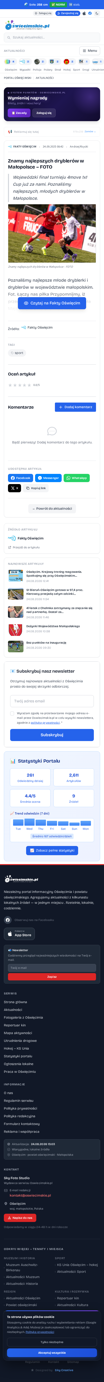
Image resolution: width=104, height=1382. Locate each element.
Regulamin (32, 1362)
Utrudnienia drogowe (20, 1041)
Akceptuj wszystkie (52, 1352)
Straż (58, 69)
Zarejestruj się (69, 13)
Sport (76, 69)
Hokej (67, 69)
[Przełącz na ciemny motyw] (97, 13)
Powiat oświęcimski (20, 1305)
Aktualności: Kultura (71, 1305)
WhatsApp (79, 478)
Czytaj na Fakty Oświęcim (55, 303)
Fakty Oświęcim (24, 147)
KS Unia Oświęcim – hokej (76, 1265)
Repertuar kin (15, 1025)
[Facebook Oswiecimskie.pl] (8, 920)
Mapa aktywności (18, 1033)
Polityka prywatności (20, 1108)
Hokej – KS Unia (16, 1048)
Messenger (51, 478)
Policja (37, 69)
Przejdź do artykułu (26, 547)
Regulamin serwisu (18, 1101)
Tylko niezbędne (52, 1342)
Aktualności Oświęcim (22, 1298)
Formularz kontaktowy (22, 1124)
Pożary (48, 69)
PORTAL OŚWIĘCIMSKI (17, 78)
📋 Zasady (19, 113)
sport (19, 353)
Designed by (54, 1370)
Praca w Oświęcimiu (20, 1072)
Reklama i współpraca (21, 1132)
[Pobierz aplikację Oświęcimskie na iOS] (84, 13)
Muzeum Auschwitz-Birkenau (21, 1267)
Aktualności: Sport (70, 1272)
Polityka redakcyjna (19, 1116)
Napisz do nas (22, 1218)
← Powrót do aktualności (52, 509)
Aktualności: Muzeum (22, 1277)
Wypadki (25, 69)
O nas (8, 1093)
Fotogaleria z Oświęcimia (23, 1017)
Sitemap (73, 1362)
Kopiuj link (38, 488)
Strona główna (15, 1002)
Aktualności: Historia (21, 1284)
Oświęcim (11, 69)
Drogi (85, 69)
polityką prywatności (45, 722)
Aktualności (13, 1010)
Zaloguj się (45, 13)
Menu (92, 51)
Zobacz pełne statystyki (52, 850)
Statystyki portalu (18, 1056)
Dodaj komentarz (78, 407)
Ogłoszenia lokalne (18, 1064)
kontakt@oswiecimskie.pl (30, 1195)
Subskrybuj (52, 734)
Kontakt (53, 1362)
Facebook (23, 478)
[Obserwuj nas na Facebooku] (90, 13)
